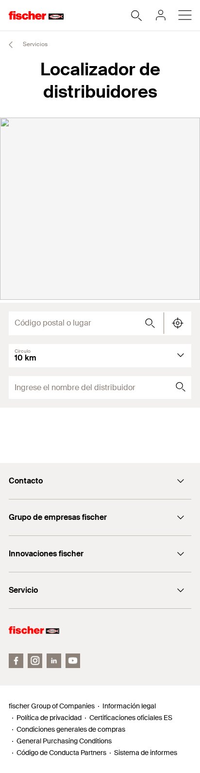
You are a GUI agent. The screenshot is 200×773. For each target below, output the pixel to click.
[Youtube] (73, 660)
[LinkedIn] (54, 660)
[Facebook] (16, 660)
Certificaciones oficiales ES (130, 717)
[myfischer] (161, 15)
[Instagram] (35, 660)
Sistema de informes (145, 752)
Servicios (34, 44)
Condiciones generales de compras (71, 729)
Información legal (129, 706)
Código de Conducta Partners (61, 752)
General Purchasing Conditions (64, 741)
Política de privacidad (49, 717)
